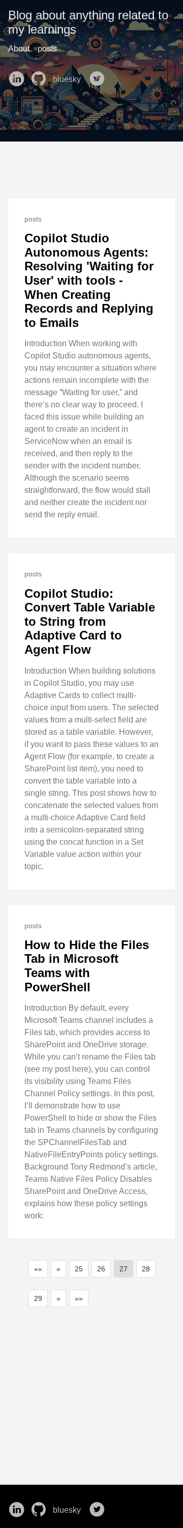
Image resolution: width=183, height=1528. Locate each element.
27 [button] (123, 1269)
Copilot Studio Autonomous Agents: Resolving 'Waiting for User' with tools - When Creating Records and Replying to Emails (89, 280)
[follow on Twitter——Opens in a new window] (99, 75)
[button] (38, 1268)
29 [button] (38, 1298)
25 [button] (79, 1269)
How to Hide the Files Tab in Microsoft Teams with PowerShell (86, 966)
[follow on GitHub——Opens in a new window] (40, 75)
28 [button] (146, 1269)
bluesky (68, 79)
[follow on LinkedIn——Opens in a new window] (18, 75)
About (18, 48)
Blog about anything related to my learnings (88, 22)
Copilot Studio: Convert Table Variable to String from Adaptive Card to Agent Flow (89, 621)
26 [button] (101, 1269)
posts (47, 48)
